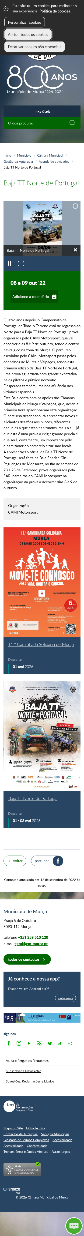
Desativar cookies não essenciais (34, 46)
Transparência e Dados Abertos (26, 1151)
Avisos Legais (61, 1151)
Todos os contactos (23, 959)
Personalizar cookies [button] (24, 22)
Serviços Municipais (55, 1134)
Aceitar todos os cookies (28, 34)
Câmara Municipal (50, 155)
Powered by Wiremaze (12, 1191)
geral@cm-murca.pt (31, 943)
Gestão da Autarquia (18, 161)
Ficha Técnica (35, 1128)
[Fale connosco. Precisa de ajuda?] (42, 1225)
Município (24, 155)
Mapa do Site (13, 1128)
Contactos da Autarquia (21, 1134)
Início (7, 155)
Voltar (18, 860)
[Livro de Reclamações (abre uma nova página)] (18, 1106)
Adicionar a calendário (30, 296)
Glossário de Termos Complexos (26, 1140)
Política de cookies (54, 11)
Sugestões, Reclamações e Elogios (30, 1081)
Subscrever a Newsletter (23, 1070)
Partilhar (42, 860)
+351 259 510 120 (33, 937)
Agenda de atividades (54, 161)
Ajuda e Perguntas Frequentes (27, 1060)
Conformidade (37, 1145)
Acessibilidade (62, 1140)
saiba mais (65, 998)
